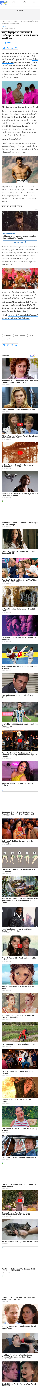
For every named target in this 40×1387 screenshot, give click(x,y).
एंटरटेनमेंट (10, 21)
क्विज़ (33, 2)
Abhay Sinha (6, 42)
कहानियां (24, 2)
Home (3, 21)
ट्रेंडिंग (14, 2)
